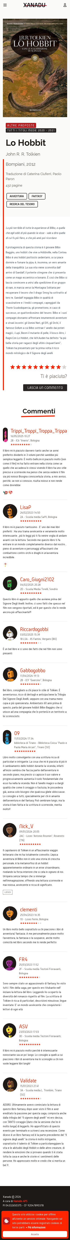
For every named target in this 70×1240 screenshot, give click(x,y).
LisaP (25, 507)
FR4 (23, 959)
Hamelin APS (20, 1201)
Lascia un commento (45, 388)
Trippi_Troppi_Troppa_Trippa (39, 431)
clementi (28, 909)
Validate (28, 1080)
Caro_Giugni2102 (37, 579)
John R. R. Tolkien (23, 154)
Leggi (7, 892)
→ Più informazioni (35, 1227)
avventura (17, 196)
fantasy (37, 196)
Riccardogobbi (34, 629)
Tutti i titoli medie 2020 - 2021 (31, 130)
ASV (23, 1026)
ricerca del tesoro (22, 204)
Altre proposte (21, 125)
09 (17, 733)
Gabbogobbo (32, 670)
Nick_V (26, 826)
